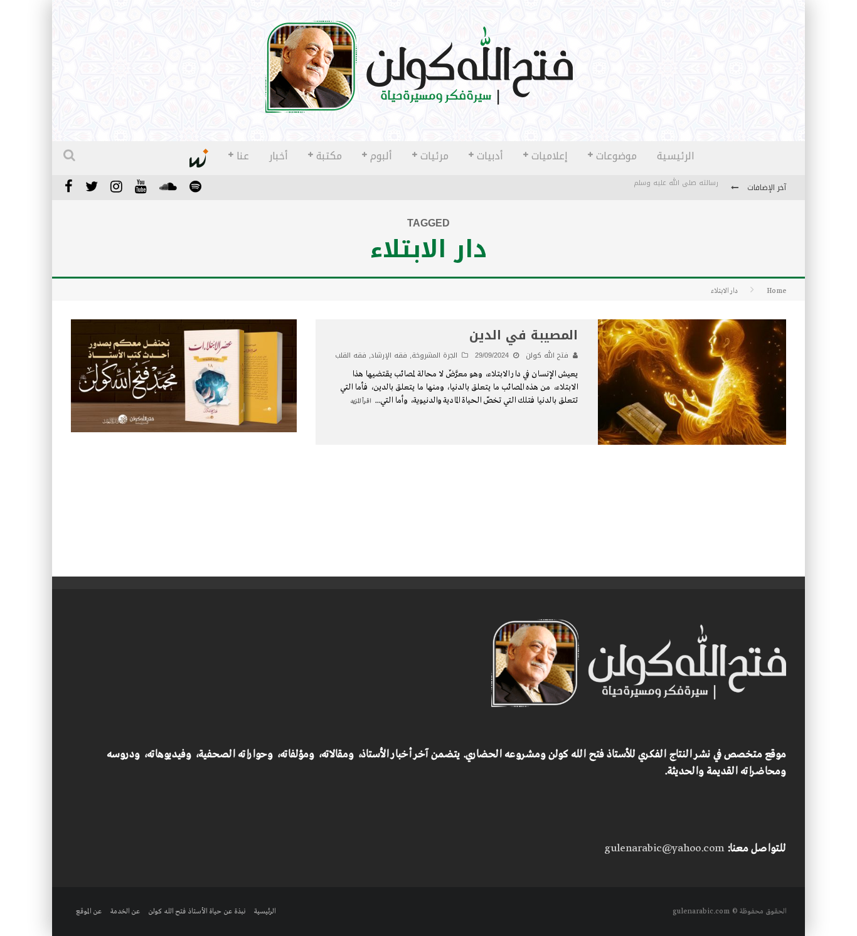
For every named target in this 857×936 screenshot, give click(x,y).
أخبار (278, 156)
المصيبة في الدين (523, 335)
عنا (243, 156)
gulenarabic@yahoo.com (664, 848)
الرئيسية (676, 156)
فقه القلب (350, 355)
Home (776, 291)
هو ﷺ (708, 188)
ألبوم (381, 156)
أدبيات (490, 156)
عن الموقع (89, 911)
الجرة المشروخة (434, 355)
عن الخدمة (125, 911)
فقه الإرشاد (389, 355)
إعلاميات (549, 156)
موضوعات (616, 156)
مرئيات (434, 156)
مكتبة (329, 156)
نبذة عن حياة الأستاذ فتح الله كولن (196, 911)
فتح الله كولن (547, 355)
